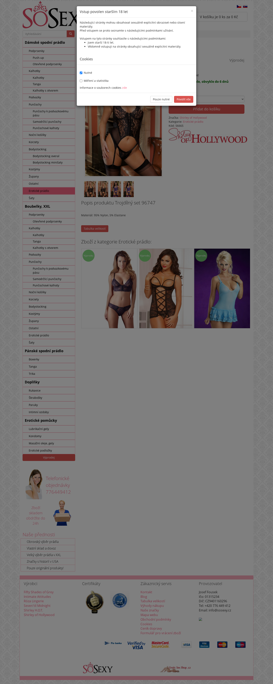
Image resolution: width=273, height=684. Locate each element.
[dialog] (136, 342)
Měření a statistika (96, 81)
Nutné (88, 73)
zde (124, 88)
